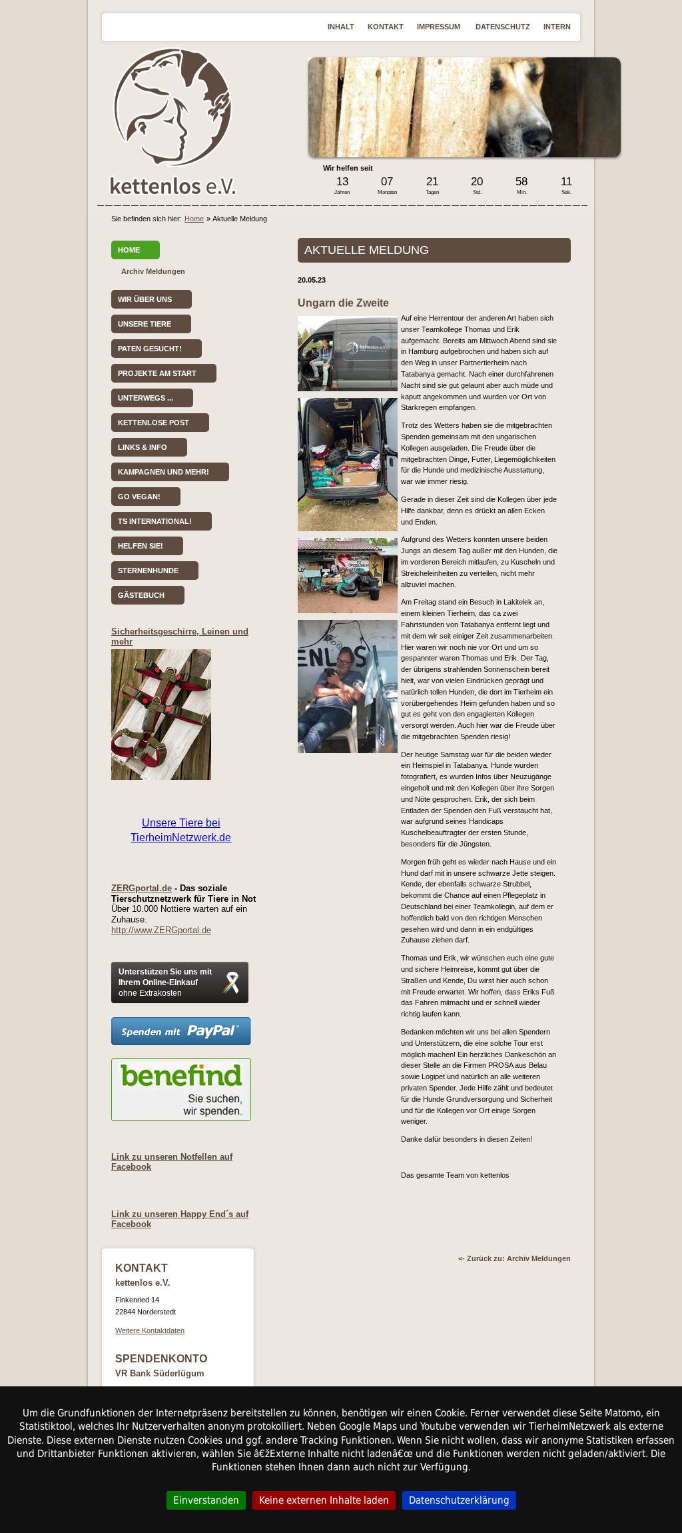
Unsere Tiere (144, 324)
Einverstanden (206, 1500)
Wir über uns (145, 299)
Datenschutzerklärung (459, 1500)
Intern (557, 27)
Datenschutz (503, 27)
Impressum (439, 27)
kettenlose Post (153, 423)
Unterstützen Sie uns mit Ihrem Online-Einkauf (165, 982)
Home (194, 219)
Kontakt (386, 27)
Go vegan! (139, 497)
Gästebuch (141, 595)
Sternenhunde (148, 571)
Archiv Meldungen (153, 271)
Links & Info (142, 447)
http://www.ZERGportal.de (161, 930)
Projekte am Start (157, 373)
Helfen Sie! (140, 546)
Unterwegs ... (145, 398)
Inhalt (341, 27)
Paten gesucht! (150, 349)
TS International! (155, 521)
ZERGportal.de (141, 888)
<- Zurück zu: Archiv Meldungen (514, 1258)
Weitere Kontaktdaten (149, 1330)
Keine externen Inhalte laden (324, 1500)
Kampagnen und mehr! (163, 472)
